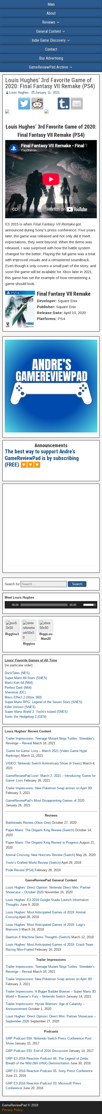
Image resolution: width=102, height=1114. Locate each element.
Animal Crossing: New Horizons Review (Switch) (40, 855)
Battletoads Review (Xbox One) (28, 823)
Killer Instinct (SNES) (20, 707)
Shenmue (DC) (15, 692)
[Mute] (80, 605)
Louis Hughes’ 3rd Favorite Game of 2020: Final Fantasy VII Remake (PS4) (50, 83)
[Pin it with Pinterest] (50, 115)
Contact (51, 49)
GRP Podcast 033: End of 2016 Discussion (37, 1051)
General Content (48, 31)
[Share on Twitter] (24, 103)
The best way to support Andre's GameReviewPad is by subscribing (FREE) (42, 458)
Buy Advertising (51, 58)
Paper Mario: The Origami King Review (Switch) (40, 830)
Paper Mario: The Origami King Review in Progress (42, 842)
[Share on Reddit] (37, 103)
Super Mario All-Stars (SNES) (26, 678)
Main (51, 4)
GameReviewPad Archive (48, 67)
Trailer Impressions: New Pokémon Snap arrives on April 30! (49, 788)
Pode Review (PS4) (20, 870)
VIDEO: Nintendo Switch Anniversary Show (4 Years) (44, 763)
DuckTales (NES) (17, 673)
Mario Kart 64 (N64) (19, 682)
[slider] (90, 604)
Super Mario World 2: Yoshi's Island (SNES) (36, 712)
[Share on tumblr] (64, 103)
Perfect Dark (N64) (18, 687)
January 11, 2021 (47, 92)
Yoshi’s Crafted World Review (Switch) (33, 862)
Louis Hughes (19, 92)
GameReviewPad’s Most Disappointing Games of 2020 (45, 800)
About (51, 13)
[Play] (8, 605)
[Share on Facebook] (11, 115)
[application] (51, 605)
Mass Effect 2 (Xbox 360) (23, 697)
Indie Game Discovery (49, 40)
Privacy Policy (12, 1110)
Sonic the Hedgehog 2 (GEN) (25, 717)
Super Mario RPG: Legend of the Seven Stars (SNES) (43, 702)
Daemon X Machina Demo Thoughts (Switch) (38, 937)
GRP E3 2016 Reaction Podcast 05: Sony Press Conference (49, 1071)
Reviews (48, 22)
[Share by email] (77, 103)
